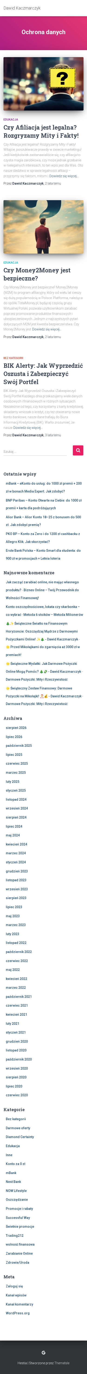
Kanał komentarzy (19, 1304)
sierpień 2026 (16, 728)
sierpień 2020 (16, 1077)
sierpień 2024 (16, 817)
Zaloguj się (14, 1286)
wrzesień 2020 (17, 1068)
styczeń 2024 (16, 862)
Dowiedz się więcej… (64, 176)
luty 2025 (12, 781)
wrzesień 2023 (17, 889)
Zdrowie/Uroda (17, 1262)
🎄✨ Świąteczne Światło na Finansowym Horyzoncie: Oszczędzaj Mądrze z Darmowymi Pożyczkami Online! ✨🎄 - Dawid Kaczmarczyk (42, 631)
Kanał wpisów (16, 1295)
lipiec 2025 (14, 755)
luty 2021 (12, 1023)
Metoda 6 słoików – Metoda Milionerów (53, 615)
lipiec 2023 (14, 907)
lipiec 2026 (14, 737)
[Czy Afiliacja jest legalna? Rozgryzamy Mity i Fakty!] (43, 84)
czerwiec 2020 (17, 1095)
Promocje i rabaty (19, 1209)
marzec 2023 (16, 925)
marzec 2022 (16, 987)
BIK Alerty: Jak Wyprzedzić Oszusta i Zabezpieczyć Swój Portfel (43, 374)
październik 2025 (19, 745)
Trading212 (14, 1235)
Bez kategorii (13, 358)
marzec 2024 (16, 853)
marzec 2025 (16, 772)
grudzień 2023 (17, 871)
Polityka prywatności (43, 1353)
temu (53, 183)
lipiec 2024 (14, 826)
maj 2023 (13, 916)
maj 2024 (13, 835)
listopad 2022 (16, 943)
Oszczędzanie (17, 1199)
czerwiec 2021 (17, 1005)
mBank (11, 1173)
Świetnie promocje (20, 1226)
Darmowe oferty (18, 1128)
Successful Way (18, 1218)
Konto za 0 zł (15, 1164)
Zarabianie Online (19, 1253)
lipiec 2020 (14, 1086)
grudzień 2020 (17, 1041)
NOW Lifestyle (16, 1191)
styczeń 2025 (16, 790)
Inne (9, 1155)
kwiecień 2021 (16, 1014)
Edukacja (10, 119)
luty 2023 (12, 934)
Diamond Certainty (20, 1137)
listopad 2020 (16, 1050)
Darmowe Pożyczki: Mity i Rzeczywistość (37, 679)
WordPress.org (18, 1313)
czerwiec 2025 (17, 763)
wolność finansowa (20, 1244)
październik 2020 (19, 1059)
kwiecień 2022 (16, 979)
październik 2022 (19, 952)
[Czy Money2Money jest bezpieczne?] (43, 227)
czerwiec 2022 (17, 961)
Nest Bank (13, 1182)
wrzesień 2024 (17, 808)
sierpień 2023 (16, 898)
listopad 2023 (16, 880)
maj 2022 (13, 970)
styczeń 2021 (16, 1032)
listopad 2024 (16, 799)
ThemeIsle (61, 1363)
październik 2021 (19, 997)
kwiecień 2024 (16, 844)
